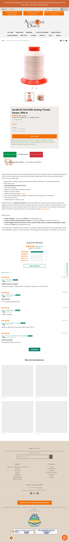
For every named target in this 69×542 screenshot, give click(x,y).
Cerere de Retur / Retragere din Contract (34, 502)
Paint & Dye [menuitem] (23, 35)
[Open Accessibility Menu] (11, 538)
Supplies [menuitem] (42, 35)
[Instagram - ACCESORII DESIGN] (64, 40)
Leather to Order (17, 479)
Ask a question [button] (34, 266)
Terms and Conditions (51, 472)
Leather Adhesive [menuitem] (12, 35)
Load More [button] (34, 349)
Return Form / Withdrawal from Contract (17, 467)
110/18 (23, 193)
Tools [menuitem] (50, 35)
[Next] (36, 88)
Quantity (14, 127)
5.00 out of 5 (39, 246)
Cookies (52, 475)
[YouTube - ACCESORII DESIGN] (66, 40)
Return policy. (46, 209)
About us (51, 467)
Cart (64, 9)
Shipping (17, 474)
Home (3, 40)
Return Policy (17, 475)
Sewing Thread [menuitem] (55, 32)
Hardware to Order (17, 477)
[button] (16, 115)
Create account (54, 9)
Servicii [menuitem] (58, 35)
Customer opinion (51, 468)
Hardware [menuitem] (29, 32)
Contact (52, 477)
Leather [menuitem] (33, 35)
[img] (5, 277)
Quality (51, 470)
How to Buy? (17, 470)
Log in (48, 9)
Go (51, 456)
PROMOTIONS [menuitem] (19, 32)
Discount (17, 468)
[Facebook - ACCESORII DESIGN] (61, 40)
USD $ (11, 9)
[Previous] (32, 88)
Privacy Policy (51, 474)
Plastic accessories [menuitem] (42, 32)
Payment (17, 472)
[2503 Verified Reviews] (34, 527)
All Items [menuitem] (10, 32)
